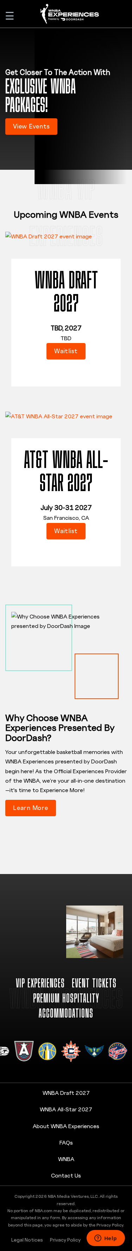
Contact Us (66, 1175)
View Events (31, 126)
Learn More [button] (30, 807)
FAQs (66, 1142)
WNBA (66, 1158)
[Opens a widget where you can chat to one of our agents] (105, 1238)
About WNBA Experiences (66, 1126)
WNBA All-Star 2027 (66, 1109)
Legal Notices (27, 1240)
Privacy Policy (65, 1240)
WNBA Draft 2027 (66, 1092)
